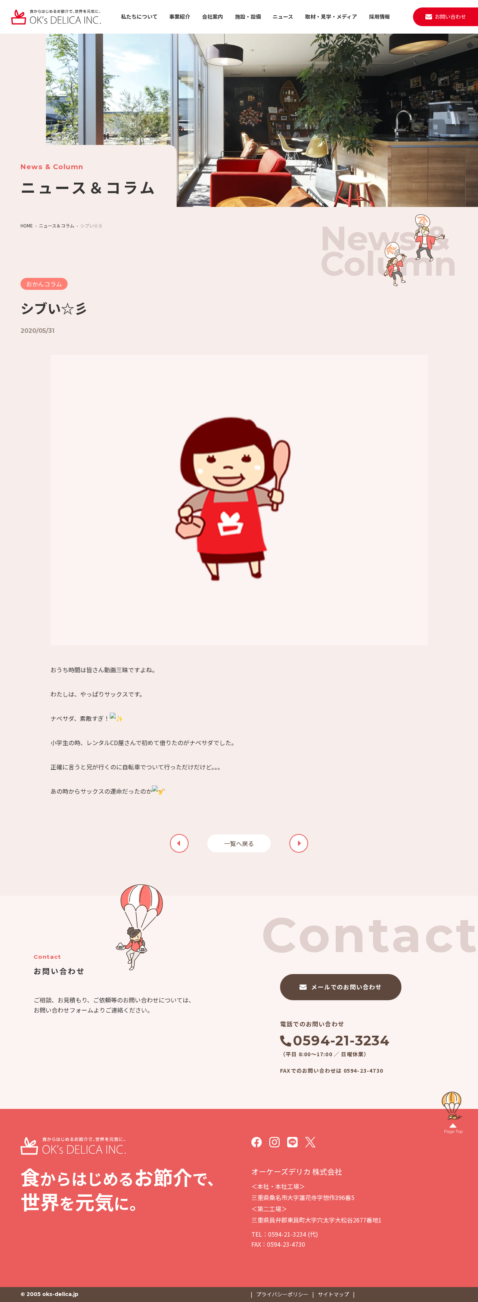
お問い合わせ (450, 16)
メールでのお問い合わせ (346, 986)
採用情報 (379, 16)
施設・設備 (248, 16)
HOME (27, 225)
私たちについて (139, 16)
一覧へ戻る (239, 843)
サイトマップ (333, 1294)
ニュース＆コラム (56, 225)
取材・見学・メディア (331, 16)
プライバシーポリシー (282, 1294)
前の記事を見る (298, 843)
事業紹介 (179, 16)
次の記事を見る (179, 843)
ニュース (283, 16)
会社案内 (212, 16)
